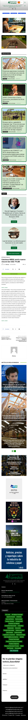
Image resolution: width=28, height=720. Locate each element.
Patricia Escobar (11, 78)
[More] (19, 269)
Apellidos (5, 679)
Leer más (14, 221)
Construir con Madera (7, 188)
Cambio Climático (13, 382)
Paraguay (5, 78)
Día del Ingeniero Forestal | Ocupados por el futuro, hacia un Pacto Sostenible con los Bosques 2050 (14, 214)
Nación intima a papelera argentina (6, 338)
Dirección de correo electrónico (10, 668)
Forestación (5, 131)
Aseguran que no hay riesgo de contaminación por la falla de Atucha (21, 339)
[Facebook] (25, 5)
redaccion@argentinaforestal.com (13, 602)
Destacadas (14, 438)
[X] (25, 2)
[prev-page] (13, 451)
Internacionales (5, 257)
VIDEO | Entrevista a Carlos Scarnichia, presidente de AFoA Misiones (13, 99)
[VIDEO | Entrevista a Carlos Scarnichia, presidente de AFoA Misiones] (14, 90)
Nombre (5, 673)
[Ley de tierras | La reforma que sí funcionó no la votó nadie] (14, 233)
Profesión (5, 684)
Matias (7, 264)
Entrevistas (5, 103)
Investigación (5, 160)
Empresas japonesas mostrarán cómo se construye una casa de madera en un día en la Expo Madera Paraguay (13, 74)
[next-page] (15, 451)
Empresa (5, 690)
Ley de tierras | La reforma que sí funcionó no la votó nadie (14, 242)
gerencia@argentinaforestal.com (12, 592)
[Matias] (2, 264)
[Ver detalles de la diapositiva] (14, 13)
